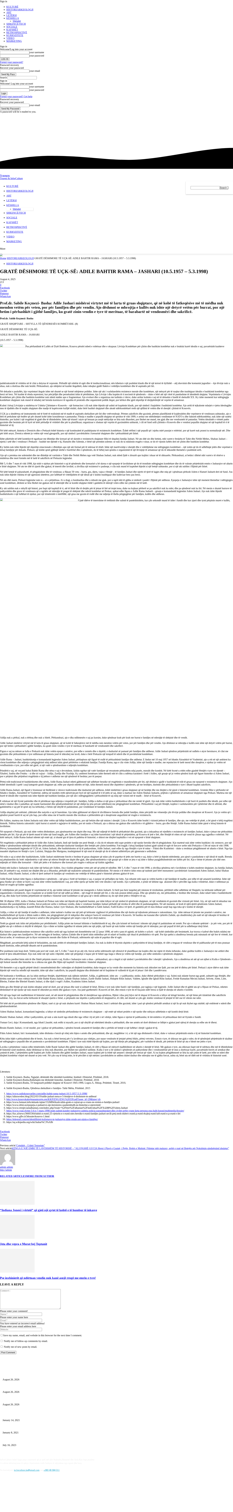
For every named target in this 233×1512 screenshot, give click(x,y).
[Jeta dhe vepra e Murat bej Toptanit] (17, 1238)
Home (3, 258)
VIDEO (10, 38)
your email (34, 71)
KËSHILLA (12, 18)
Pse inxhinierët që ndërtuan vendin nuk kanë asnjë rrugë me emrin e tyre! (48, 1278)
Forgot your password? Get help (16, 96)
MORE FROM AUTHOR (40, 1176)
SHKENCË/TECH (16, 24)
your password (36, 55)
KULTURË (12, 6)
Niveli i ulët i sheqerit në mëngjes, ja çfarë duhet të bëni (28, 1374)
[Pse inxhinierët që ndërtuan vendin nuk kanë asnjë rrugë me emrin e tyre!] (17, 1271)
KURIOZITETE (14, 35)
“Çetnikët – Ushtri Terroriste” (30, 1145)
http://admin (6, 1170)
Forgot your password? (11, 62)
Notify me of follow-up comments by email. (26, 1341)
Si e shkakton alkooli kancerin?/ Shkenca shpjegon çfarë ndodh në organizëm (37, 1387)
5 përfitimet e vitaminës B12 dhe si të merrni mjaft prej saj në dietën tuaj (35, 1427)
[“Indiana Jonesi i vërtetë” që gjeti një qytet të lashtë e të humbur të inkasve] (17, 1204)
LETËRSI (11, 15)
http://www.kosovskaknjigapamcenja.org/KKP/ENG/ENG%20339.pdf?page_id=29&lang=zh (53, 1099)
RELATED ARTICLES (13, 1176)
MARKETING (14, 41)
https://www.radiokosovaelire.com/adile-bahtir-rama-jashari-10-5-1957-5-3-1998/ (46, 1093)
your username (36, 52)
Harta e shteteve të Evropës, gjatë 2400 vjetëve (24, 1440)
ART (8, 12)
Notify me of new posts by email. (20, 1346)
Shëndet (17, 21)
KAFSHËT (12, 29)
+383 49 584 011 (52, 1470)
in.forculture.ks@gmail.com (26, 1470)
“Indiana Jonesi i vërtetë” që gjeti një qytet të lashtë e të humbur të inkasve (48, 1210)
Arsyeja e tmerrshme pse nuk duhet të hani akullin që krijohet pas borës (35, 1415)
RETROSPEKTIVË (16, 32)
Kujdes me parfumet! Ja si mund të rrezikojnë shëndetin (28, 1399)
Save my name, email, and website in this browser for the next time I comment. (42, 1335)
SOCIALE (11, 26)
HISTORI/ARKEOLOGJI (19, 9)
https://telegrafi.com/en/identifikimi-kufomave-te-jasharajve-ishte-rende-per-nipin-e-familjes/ (52, 1119)
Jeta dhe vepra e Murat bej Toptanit (23, 1244)
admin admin (6, 1167)
